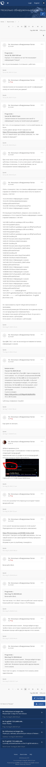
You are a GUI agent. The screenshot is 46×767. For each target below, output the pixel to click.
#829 (42, 152)
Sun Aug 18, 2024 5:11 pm (10, 486)
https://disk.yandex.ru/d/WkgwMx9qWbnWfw (20, 394)
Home (2, 21)
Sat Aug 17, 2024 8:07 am (9, 434)
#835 (42, 494)
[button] (9, 26)
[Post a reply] (42, 14)
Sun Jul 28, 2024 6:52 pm (9, 175)
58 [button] (32, 26)
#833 (42, 416)
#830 (42, 182)
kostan (12, 46)
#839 (42, 618)
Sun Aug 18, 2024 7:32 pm (10, 511)
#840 (42, 646)
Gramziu (28, 764)
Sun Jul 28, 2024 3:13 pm (9, 97)
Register (37, 3)
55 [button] (21, 26)
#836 (42, 519)
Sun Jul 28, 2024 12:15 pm (10, 72)
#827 (42, 80)
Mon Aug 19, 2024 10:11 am (10, 681)
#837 (42, 558)
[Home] (2, 3)
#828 (42, 105)
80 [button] (38, 26)
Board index (10, 21)
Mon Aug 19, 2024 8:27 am (10, 611)
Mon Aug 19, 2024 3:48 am (10, 550)
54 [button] (18, 26)
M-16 (11, 443)
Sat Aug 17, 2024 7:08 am (9, 409)
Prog (6, 53)
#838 (42, 583)
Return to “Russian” (7, 704)
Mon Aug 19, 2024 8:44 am (10, 638)
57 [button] (29, 26)
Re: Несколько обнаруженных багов (21, 44)
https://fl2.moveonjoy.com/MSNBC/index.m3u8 (18, 132)
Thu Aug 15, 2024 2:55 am (10, 352)
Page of (34, 30)
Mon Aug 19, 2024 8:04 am (10, 575)
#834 (42, 441)
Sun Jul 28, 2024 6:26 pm (9, 145)
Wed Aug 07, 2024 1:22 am (10, 327)
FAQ (31, 754)
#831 (42, 334)
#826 (42, 44)
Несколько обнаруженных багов (20, 10)
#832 (42, 359)
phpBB (16, 762)
